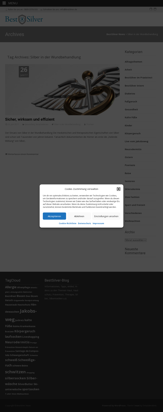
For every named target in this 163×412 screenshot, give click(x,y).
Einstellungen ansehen (106, 216)
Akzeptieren (54, 216)
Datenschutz (84, 223)
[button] (118, 188)
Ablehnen (79, 216)
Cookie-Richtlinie (67, 223)
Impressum (98, 223)
